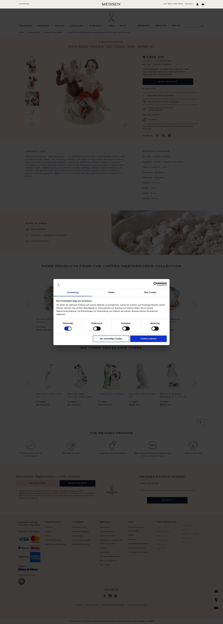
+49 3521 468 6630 (173, 4)
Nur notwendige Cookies (111, 339)
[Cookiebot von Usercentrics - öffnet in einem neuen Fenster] (155, 284)
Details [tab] (111, 292)
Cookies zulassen (148, 339)
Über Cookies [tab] (150, 292)
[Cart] (202, 4)
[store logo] (111, 4)
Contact (189, 4)
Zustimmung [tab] (73, 292)
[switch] (97, 328)
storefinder (24, 4)
